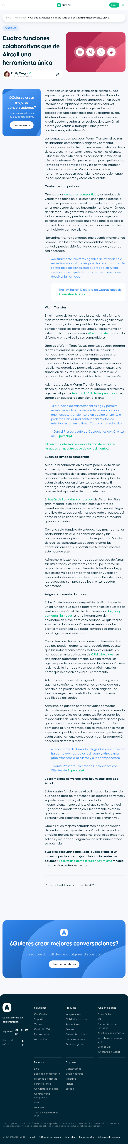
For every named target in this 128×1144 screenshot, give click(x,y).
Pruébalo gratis (74, 1044)
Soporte (38, 1019)
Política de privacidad (50, 1137)
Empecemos (22, 125)
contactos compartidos (81, 194)
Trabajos (71, 1079)
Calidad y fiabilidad (77, 1019)
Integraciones (73, 1014)
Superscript (64, 436)
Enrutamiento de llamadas (107, 1026)
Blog (8, 17)
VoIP (36, 1102)
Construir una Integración (42, 1096)
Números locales (75, 1039)
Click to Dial (104, 1047)
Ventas (38, 1024)
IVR (99, 1019)
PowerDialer (104, 1014)
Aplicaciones (73, 1024)
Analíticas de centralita (111, 1033)
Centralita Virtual (44, 1029)
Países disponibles (76, 1034)
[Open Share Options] (58, 74)
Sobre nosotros (74, 1074)
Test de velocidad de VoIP (46, 1114)
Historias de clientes (45, 1079)
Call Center (40, 1014)
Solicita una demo (64, 964)
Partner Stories (42, 1084)
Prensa (70, 1084)
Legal (32, 1137)
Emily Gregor (20, 73)
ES (3, 5)
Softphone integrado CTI (110, 1040)
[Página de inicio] (64, 5)
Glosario (39, 1107)
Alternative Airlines (72, 294)
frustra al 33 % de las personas (94, 393)
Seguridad (70, 1137)
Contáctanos (73, 1069)
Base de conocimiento (47, 1074)
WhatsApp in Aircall (109, 1052)
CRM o (96, 654)
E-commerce (41, 1034)
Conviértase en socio (46, 1089)
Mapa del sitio (86, 1137)
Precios (70, 1029)
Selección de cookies (109, 1137)
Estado (70, 1089)
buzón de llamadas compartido (70, 499)
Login (114, 5)
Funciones (21, 17)
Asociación (40, 1039)
